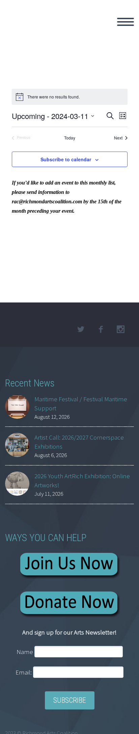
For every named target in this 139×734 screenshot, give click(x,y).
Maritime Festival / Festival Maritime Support (80, 403)
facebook (100, 329)
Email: (24, 672)
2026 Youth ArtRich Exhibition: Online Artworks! (82, 480)
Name (25, 652)
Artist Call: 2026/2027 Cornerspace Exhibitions (79, 441)
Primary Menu (125, 21)
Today (69, 137)
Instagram (120, 329)
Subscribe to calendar (65, 159)
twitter (81, 329)
